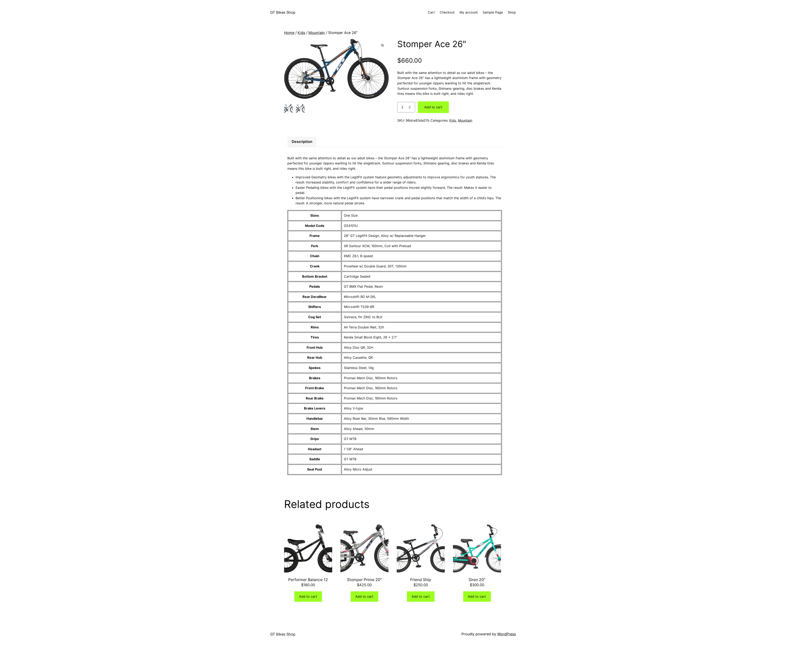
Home (289, 33)
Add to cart (433, 107)
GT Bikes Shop (282, 12)
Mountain (316, 33)
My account (469, 12)
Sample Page (493, 12)
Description (302, 141)
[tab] (302, 142)
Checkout (447, 12)
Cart (431, 12)
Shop (512, 12)
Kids (301, 33)
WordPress (506, 634)
